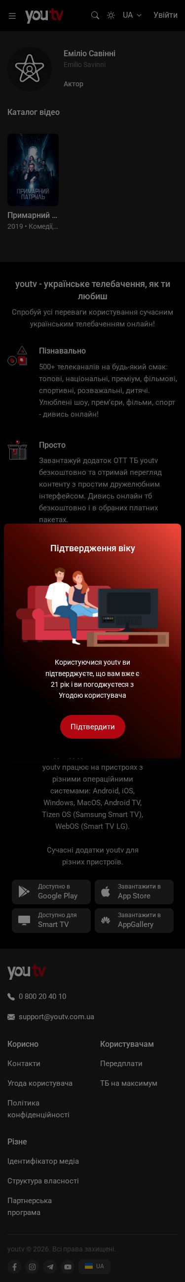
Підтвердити (93, 726)
